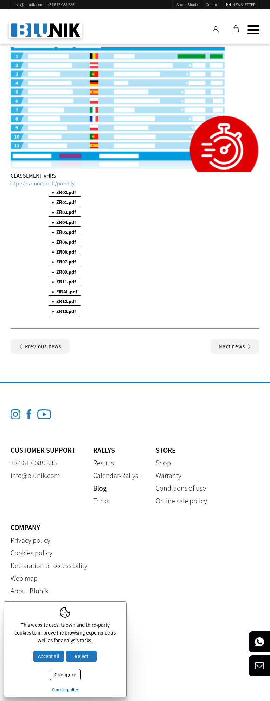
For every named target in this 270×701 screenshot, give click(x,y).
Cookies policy (31, 552)
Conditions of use (181, 488)
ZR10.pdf (64, 311)
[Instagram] (15, 414)
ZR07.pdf (64, 262)
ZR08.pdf (64, 252)
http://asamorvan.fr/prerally (42, 183)
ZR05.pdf (64, 232)
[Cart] (234, 29)
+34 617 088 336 (61, 4)
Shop (163, 462)
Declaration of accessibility (49, 565)
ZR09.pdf (64, 272)
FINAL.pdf (64, 291)
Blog (100, 488)
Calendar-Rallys (115, 475)
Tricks (101, 500)
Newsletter (244, 4)
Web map (24, 578)
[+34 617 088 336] (259, 641)
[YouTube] (44, 414)
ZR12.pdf (64, 301)
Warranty (168, 475)
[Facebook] (29, 414)
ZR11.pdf (64, 282)
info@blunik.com (29, 4)
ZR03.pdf (64, 212)
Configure (65, 674)
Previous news (43, 346)
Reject (81, 656)
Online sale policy (181, 500)
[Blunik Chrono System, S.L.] (45, 30)
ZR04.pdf (64, 222)
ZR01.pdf (64, 202)
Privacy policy (30, 540)
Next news (232, 346)
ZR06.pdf (64, 242)
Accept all (48, 656)
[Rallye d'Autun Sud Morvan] (135, 109)
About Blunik (187, 4)
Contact (212, 4)
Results (103, 462)
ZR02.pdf (64, 192)
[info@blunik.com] (259, 665)
